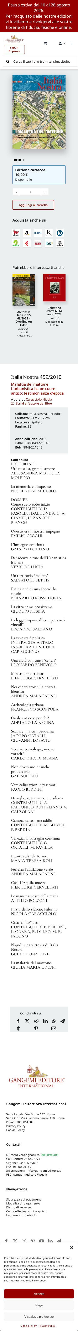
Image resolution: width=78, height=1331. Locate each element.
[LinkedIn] (45, 1021)
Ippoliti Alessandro (23, 333)
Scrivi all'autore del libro (34, 403)
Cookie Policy (29, 1325)
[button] (72, 1248)
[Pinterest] (36, 1028)
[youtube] (41, 1241)
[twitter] (15, 1241)
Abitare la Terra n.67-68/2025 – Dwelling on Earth (24, 318)
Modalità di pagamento (23, 1203)
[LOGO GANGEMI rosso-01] (14, 34)
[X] (27, 1021)
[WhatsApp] (54, 1021)
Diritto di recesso (18, 1207)
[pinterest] (33, 1241)
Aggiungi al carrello (33, 205)
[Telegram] (62, 1021)
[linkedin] (50, 1241)
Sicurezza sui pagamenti (24, 1199)
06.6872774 (32, 1159)
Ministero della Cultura (54, 323)
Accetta (39, 1294)
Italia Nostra (38, 414)
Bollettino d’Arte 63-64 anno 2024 (54, 311)
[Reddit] (36, 1021)
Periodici (54, 414)
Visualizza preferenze (39, 1316)
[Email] (53, 1028)
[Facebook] (18, 1021)
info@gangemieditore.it (43, 1171)
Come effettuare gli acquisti (26, 1211)
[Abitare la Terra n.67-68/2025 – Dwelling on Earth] (23, 289)
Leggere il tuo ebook (21, 1215)
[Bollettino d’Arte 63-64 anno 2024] (54, 287)
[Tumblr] (18, 1028)
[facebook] (6, 1241)
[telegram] (59, 1241)
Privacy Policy (47, 1325)
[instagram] (24, 1241)
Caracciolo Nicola (39, 399)
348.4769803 (29, 1163)
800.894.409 (50, 1155)
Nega (39, 1305)
